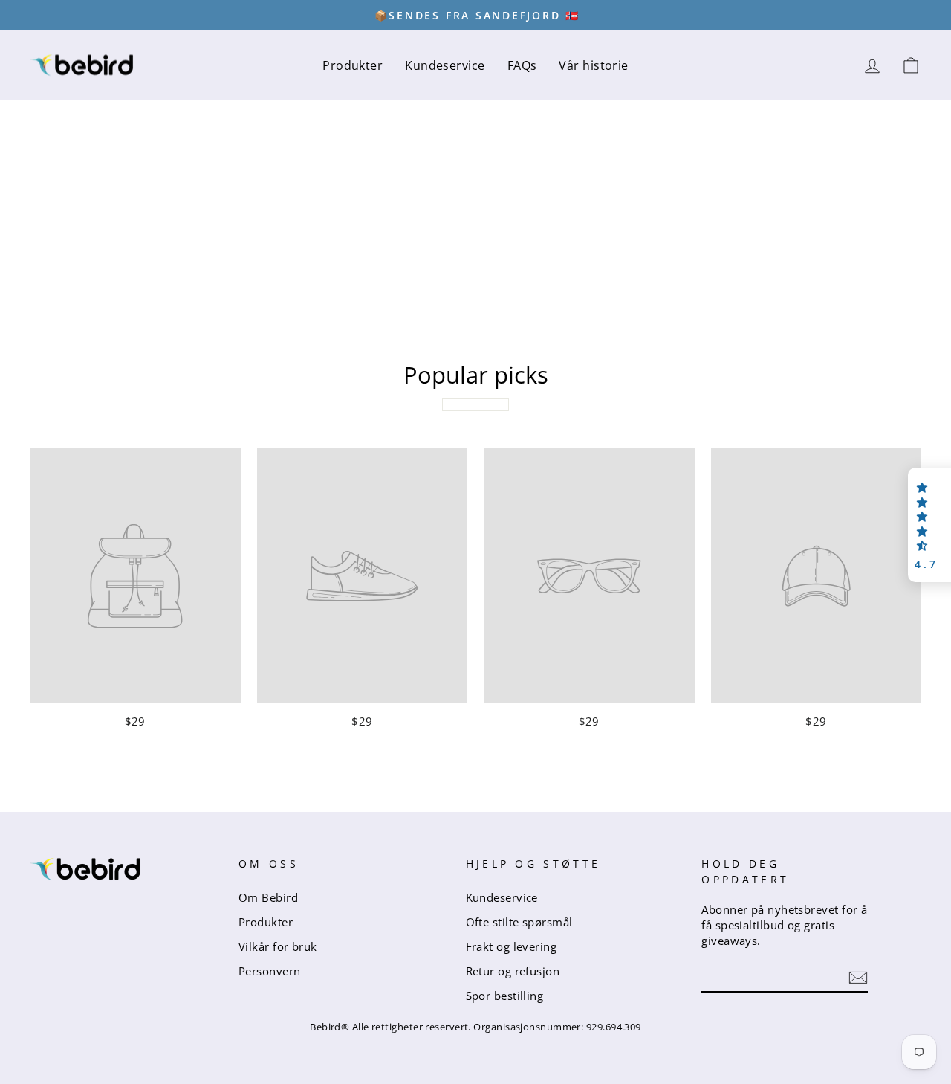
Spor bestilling (505, 995)
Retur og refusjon (513, 971)
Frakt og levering (511, 946)
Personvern (269, 971)
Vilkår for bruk (277, 946)
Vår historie (593, 65)
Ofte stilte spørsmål (519, 921)
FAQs (522, 65)
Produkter (352, 65)
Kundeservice (444, 65)
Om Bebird (268, 897)
